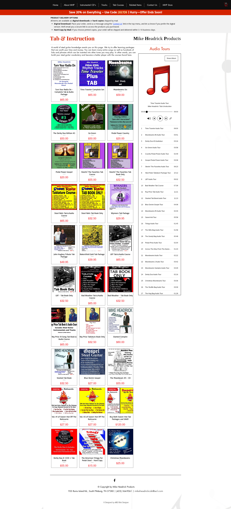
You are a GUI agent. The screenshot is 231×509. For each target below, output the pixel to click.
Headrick (122, 486)
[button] (226, 4)
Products (130, 486)
